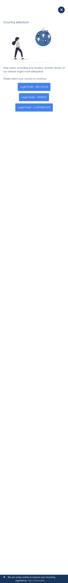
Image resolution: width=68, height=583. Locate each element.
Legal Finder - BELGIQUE (34, 86)
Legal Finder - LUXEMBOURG (34, 107)
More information (36, 580)
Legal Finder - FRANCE (34, 97)
